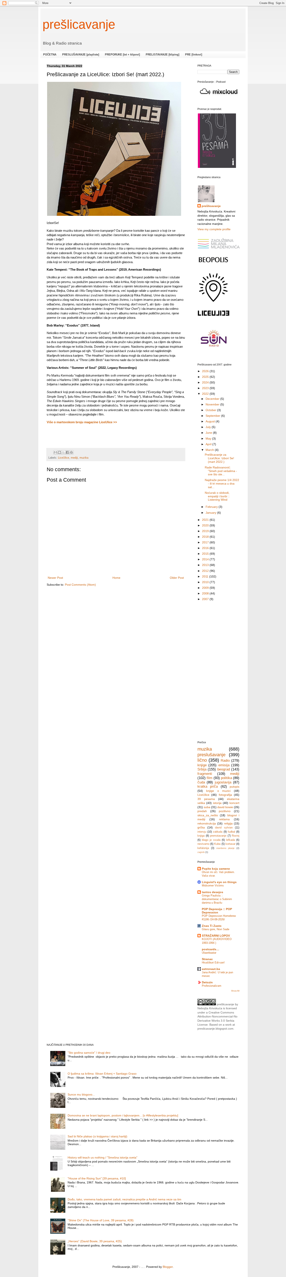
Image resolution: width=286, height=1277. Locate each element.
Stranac (207, 959)
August (211, 421)
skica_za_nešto (207, 815)
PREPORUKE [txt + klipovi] (122, 54)
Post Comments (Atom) (80, 584)
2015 (206, 553)
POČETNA (49, 54)
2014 (206, 559)
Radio (225, 761)
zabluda (217, 831)
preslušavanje (211, 754)
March (210, 449)
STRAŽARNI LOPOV (216, 935)
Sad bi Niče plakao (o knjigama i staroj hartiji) (97, 1136)
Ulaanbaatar (209, 952)
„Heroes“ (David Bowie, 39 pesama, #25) (95, 1241)
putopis (234, 786)
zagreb (201, 852)
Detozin (207, 982)
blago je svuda (211, 839)
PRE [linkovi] (193, 54)
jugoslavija (223, 782)
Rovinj (235, 835)
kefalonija (203, 848)
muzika (84, 457)
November (213, 404)
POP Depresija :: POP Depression (217, 910)
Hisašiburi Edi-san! (213, 962)
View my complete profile (214, 229)
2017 (206, 542)
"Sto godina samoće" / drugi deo (89, 1052)
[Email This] (55, 452)
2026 (206, 371)
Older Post (177, 577)
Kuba (217, 843)
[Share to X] (63, 452)
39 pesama (206, 799)
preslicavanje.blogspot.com (215, 1028)
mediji (74, 457)
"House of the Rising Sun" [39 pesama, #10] (97, 1178)
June (209, 432)
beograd (223, 769)
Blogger (168, 1266)
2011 (205, 576)
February (212, 506)
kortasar (230, 843)
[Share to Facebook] (67, 452)
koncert (234, 803)
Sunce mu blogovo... (81, 1094)
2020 (206, 525)
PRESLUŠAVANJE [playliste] (80, 54)
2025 (206, 376)
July (209, 427)
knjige (202, 765)
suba (207, 807)
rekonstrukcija (206, 823)
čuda (201, 782)
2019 (206, 531)
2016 (206, 548)
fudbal (231, 831)
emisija (223, 765)
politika (226, 778)
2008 (206, 593)
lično (202, 760)
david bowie (225, 807)
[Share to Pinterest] (71, 452)
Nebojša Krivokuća (209, 1008)
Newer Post (55, 577)
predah (202, 811)
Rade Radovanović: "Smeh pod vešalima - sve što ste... (221, 471)
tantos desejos (212, 892)
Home (116, 577)
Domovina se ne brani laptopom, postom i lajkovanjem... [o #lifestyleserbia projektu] (123, 1115)
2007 (206, 599)
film (209, 778)
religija (228, 823)
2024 (206, 382)
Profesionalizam (211, 985)
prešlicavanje (79, 24)
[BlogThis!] (59, 452)
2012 (206, 570)
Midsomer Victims (213, 885)
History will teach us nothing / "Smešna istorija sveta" (102, 1157)
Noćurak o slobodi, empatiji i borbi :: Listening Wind (217, 496)
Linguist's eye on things (219, 882)
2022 (206, 393)
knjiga (201, 835)
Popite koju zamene (216, 868)
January (211, 512)
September (213, 415)
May (209, 438)
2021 (206, 519)
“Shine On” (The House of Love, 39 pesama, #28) (101, 1220)
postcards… (210, 949)
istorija (217, 803)
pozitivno (225, 811)
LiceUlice (63, 457)
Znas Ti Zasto (212, 925)
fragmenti (204, 774)
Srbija (201, 769)
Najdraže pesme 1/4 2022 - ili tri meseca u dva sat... (222, 483)
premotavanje (218, 835)
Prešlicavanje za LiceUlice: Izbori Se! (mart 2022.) (219, 458)
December (213, 398)
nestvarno (203, 843)
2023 (206, 388)
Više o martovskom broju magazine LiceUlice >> (82, 422)
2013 (206, 565)
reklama (224, 819)
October (211, 410)
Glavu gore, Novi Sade (215, 929)
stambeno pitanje (225, 848)
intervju (201, 831)
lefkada (230, 839)
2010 (206, 582)
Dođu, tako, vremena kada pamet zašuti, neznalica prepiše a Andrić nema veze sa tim (124, 1199)
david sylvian (224, 827)
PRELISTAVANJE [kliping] (162, 54)
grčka (201, 827)
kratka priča (207, 786)
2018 (206, 536)
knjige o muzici (218, 790)
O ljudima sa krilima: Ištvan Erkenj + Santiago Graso (102, 1073)
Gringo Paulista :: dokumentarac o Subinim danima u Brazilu (217, 899)
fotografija (225, 794)
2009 (206, 587)
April (209, 444)
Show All (235, 991)
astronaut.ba (211, 969)
